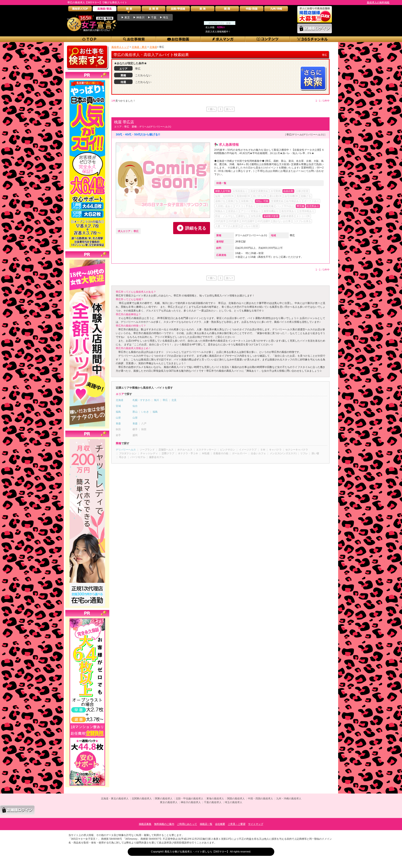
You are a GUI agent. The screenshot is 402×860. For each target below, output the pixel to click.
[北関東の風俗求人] (153, 9)
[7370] (87, 80)
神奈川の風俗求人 (191, 802)
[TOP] (89, 39)
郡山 (135, 411)
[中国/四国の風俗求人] (251, 9)
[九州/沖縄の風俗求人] (276, 9)
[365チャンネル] (312, 39)
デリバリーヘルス (126, 449)
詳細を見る (195, 228)
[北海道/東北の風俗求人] (104, 9)
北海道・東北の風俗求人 (115, 798)
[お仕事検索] (134, 39)
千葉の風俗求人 (213, 802)
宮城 (118, 405)
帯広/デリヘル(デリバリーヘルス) (305, 134)
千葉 (153, 17)
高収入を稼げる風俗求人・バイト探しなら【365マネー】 (197, 851)
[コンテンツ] (267, 39)
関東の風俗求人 (164, 798)
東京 (127, 17)
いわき (145, 411)
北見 (174, 400)
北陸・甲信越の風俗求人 (189, 798)
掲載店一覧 (206, 824)
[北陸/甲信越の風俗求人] (178, 9)
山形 (118, 417)
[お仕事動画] (178, 39)
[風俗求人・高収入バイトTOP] (80, 9)
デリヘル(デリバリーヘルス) (251, 235)
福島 (118, 411)
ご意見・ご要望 (236, 824)
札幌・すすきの (141, 400)
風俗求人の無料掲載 (378, 2)
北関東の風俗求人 (142, 798)
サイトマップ (255, 824)
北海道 (119, 400)
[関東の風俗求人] (129, 9)
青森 (118, 423)
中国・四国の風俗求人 (260, 798)
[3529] (87, 618)
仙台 (135, 405)
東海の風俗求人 (215, 798)
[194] (87, 439)
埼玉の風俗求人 (233, 802)
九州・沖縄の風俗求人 (288, 798)
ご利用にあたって (187, 824)
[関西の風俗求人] (227, 9)
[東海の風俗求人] (202, 9)
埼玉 (165, 17)
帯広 (292, 235)
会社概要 (220, 824)
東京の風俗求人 (169, 802)
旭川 (156, 400)
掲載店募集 (145, 824)
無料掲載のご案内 (164, 824)
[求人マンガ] (223, 39)
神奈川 (140, 17)
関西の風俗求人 (236, 798)
